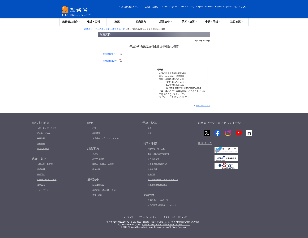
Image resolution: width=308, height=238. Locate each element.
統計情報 (96, 133)
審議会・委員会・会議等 (103, 164)
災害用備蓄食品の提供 (157, 185)
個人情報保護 (153, 159)
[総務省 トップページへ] (77, 11)
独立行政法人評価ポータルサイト (162, 205)
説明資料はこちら (111, 61)
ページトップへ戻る (203, 105)
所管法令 (164, 21)
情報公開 (151, 174)
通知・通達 (97, 195)
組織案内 (141, 21)
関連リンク (205, 143)
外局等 (95, 154)
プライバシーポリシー (148, 217)
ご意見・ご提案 (151, 7)
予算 (149, 128)
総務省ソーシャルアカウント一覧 (219, 122)
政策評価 (148, 195)
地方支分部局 (98, 159)
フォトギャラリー (45, 190)
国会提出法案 (98, 185)
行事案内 (41, 185)
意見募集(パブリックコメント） (106, 138)
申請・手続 (211, 21)
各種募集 (41, 143)
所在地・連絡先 (44, 133)
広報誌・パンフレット (46, 179)
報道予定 (41, 174)
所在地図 (196, 222)
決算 (149, 133)
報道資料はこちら (111, 54)
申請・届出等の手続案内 (158, 154)
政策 (117, 21)
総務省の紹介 (70, 21)
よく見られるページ (130, 7)
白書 (94, 128)
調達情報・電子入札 (156, 149)
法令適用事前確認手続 (157, 164)
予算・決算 (188, 21)
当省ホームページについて (175, 217)
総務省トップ (90, 29)
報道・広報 (93, 21)
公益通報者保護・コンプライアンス (163, 179)
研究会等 (96, 169)
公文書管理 (152, 169)
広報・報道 (104, 29)
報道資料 (41, 169)
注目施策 (235, 21)
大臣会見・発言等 (45, 164)
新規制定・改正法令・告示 (104, 190)
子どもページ (43, 149)
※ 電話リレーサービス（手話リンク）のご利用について (166, 224)
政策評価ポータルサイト (158, 200)
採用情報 (41, 138)
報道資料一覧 (118, 29)
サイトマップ (127, 217)
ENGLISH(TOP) (170, 7)
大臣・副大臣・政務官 (46, 128)
